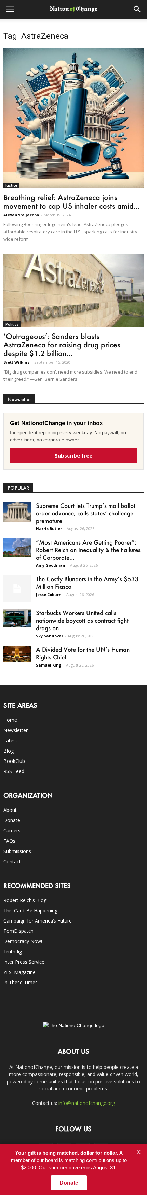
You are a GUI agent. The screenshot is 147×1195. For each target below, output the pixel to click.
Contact (12, 861)
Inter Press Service (23, 962)
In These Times (20, 982)
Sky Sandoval (49, 635)
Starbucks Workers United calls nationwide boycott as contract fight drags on (82, 620)
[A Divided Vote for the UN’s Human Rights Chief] (17, 654)
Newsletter (15, 730)
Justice (11, 185)
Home (10, 720)
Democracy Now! (22, 941)
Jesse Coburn (49, 594)
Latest (10, 740)
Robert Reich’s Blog (24, 900)
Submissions (17, 851)
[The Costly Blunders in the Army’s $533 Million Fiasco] (17, 588)
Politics (11, 324)
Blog (8, 750)
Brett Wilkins (16, 362)
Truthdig (12, 951)
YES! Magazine (19, 972)
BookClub (14, 761)
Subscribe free (73, 455)
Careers (12, 830)
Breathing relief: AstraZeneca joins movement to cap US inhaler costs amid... (71, 201)
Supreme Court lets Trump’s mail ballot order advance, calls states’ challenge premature (85, 513)
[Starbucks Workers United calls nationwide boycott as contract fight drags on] (17, 618)
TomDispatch (18, 931)
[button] (137, 9)
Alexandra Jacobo (21, 214)
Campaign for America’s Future (37, 920)
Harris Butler (49, 528)
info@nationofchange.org (86, 1103)
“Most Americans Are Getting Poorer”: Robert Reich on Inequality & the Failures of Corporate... (88, 549)
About (10, 810)
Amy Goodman (50, 565)
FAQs (9, 841)
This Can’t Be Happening (30, 910)
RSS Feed (13, 771)
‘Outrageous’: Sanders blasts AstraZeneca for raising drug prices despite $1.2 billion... (61, 344)
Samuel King (48, 665)
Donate (11, 820)
